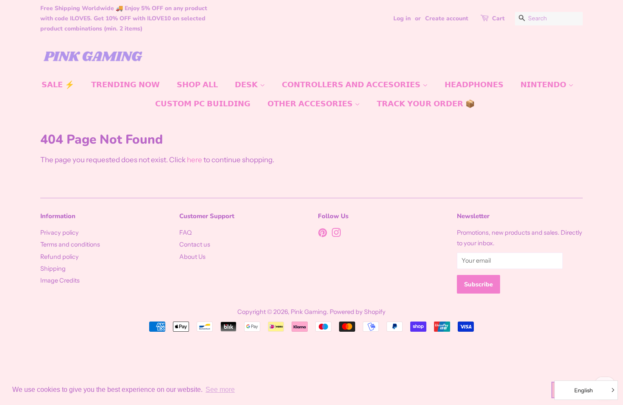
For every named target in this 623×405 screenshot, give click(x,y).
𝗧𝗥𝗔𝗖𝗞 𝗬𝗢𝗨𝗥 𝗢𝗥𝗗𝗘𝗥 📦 (426, 104)
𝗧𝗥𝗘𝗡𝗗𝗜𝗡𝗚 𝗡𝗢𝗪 (125, 85)
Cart (498, 18)
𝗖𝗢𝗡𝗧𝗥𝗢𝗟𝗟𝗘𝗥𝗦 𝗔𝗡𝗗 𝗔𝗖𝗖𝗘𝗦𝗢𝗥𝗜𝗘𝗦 (352, 85)
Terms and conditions (70, 244)
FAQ (185, 232)
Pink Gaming (309, 312)
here (194, 159)
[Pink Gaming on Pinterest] (322, 234)
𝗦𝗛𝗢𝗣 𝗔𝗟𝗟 (197, 85)
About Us (192, 257)
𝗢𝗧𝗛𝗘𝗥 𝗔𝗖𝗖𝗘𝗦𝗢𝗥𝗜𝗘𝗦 (311, 104)
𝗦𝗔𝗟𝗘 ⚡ (58, 85)
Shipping (53, 268)
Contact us (194, 244)
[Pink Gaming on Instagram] (336, 234)
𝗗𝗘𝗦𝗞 (247, 85)
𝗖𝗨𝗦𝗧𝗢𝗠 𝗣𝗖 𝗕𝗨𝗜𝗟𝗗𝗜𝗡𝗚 (202, 104)
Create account (446, 18)
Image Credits (60, 280)
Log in (402, 18)
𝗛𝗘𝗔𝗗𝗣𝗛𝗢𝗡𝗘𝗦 (474, 85)
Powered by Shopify (358, 312)
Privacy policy (59, 232)
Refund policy (59, 257)
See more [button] (220, 389)
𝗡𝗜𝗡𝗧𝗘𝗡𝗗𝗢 (544, 85)
